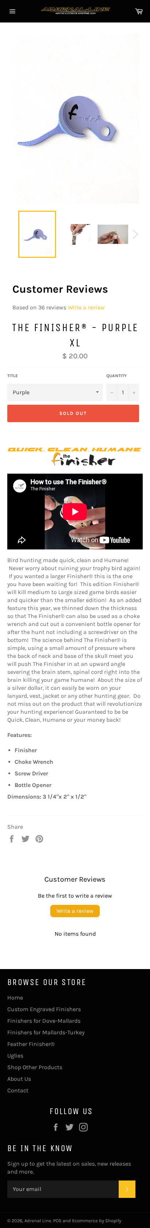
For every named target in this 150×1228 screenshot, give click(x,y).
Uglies (15, 1055)
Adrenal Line (37, 1220)
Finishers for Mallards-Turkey (45, 1032)
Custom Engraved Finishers (44, 1009)
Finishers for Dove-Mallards (43, 1020)
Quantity (116, 375)
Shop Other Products (34, 1067)
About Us (19, 1078)
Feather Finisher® (31, 1043)
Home (15, 997)
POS (57, 1220)
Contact (17, 1090)
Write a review (86, 307)
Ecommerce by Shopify (96, 1220)
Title (12, 375)
